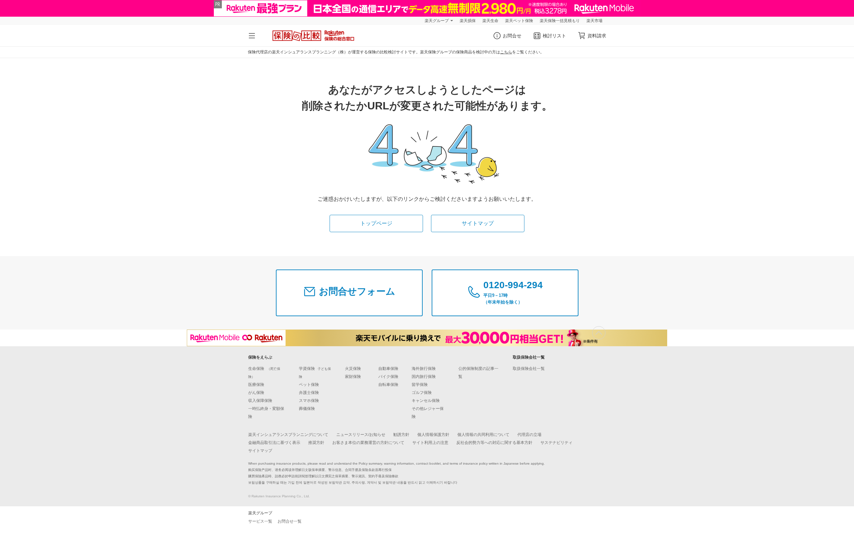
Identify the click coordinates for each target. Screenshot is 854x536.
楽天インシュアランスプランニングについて (288, 434)
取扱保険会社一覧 (529, 368)
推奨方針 (316, 442)
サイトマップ (478, 223)
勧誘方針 (401, 434)
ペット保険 (309, 384)
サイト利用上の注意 (430, 442)
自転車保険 (388, 384)
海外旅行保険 (424, 368)
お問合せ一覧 (290, 521)
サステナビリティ (556, 442)
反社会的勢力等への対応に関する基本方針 (494, 442)
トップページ (376, 223)
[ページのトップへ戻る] (598, 333)
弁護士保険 (309, 392)
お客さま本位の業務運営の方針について (368, 442)
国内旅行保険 (424, 376)
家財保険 (353, 376)
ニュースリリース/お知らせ (360, 434)
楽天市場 (594, 20)
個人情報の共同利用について (483, 434)
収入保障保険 (260, 400)
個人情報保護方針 (433, 434)
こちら (506, 52)
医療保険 (256, 384)
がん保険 (256, 392)
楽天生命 (490, 20)
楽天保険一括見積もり (560, 20)
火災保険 (353, 368)
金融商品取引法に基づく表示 (274, 442)
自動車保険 (388, 368)
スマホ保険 (309, 400)
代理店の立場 (529, 434)
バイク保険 (388, 376)
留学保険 (420, 384)
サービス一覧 (260, 521)
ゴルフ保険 (422, 392)
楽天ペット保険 (519, 20)
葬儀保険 (307, 408)
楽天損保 (468, 20)
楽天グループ (437, 20)
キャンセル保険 (426, 400)
